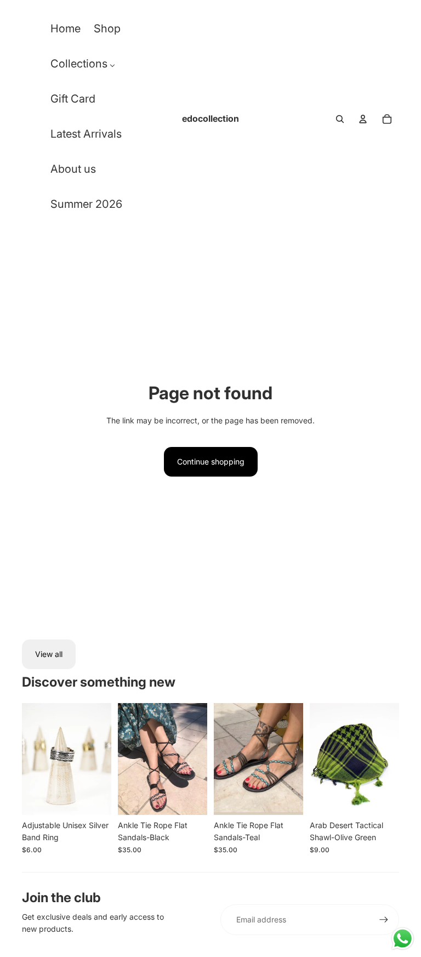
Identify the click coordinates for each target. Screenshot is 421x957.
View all (48, 654)
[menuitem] (65, 31)
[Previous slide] (30, 758)
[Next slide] (102, 758)
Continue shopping (210, 461)
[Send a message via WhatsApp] (403, 939)
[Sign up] (383, 919)
